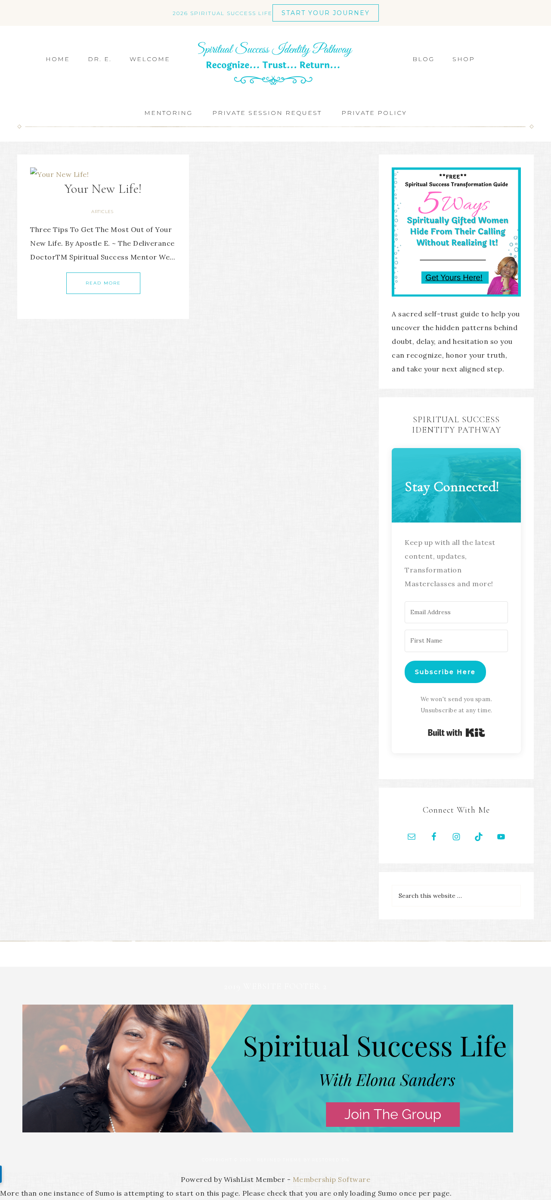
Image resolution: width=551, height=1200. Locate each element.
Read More (103, 283)
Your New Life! (103, 189)
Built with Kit (456, 732)
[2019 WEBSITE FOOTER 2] (267, 1130)
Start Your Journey (326, 13)
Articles (102, 211)
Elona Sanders (275, 63)
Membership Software (332, 1179)
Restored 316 (331, 1159)
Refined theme (279, 1159)
